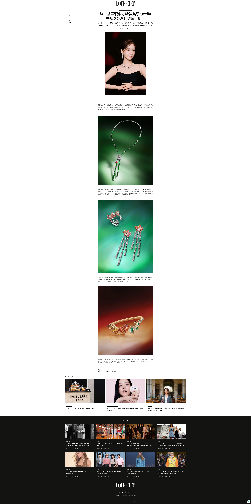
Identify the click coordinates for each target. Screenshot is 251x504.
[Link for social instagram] (122, 492)
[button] (151, 150)
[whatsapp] (70, 23)
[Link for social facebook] (119, 492)
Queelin (100, 371)
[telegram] (70, 25)
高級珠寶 (114, 371)
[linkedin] (70, 18)
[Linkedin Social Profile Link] (131, 492)
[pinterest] (70, 16)
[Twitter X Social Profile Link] (125, 492)
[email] (70, 11)
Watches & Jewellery (125, 10)
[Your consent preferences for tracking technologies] (248, 501)
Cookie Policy (132, 495)
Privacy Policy (124, 495)
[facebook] (70, 13)
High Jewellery (107, 371)
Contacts (117, 495)
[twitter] (70, 20)
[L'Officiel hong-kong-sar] (125, 4)
